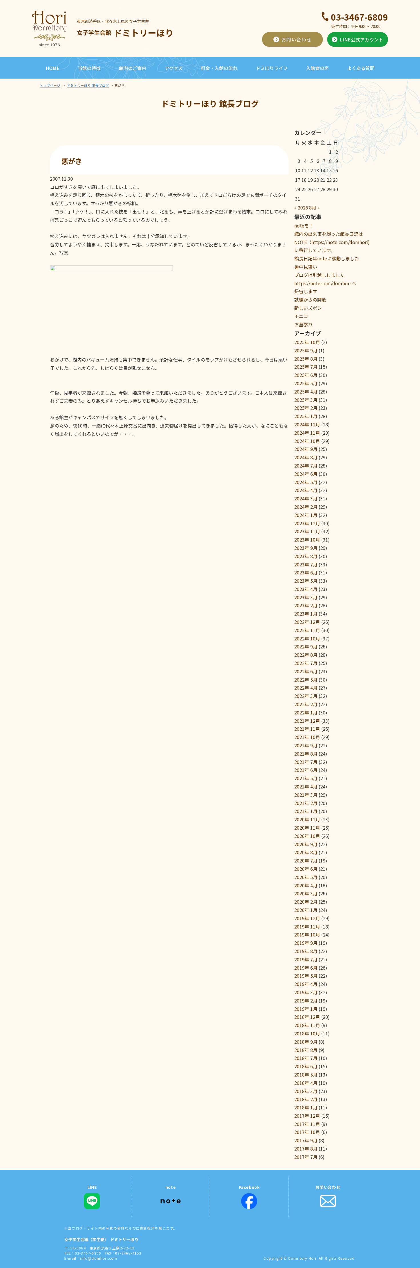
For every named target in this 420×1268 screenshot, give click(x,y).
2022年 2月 (305, 704)
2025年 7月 (305, 366)
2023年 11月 (307, 531)
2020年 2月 (305, 901)
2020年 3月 (305, 893)
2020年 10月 (307, 835)
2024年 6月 (305, 473)
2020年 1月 (305, 909)
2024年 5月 (305, 482)
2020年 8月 (305, 852)
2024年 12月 (307, 424)
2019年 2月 (305, 1000)
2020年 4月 (305, 885)
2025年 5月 (305, 383)
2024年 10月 (307, 441)
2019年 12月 (307, 918)
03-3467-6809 (359, 17)
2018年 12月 (307, 1016)
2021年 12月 (307, 720)
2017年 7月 (305, 1156)
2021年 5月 (305, 778)
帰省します (305, 291)
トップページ (50, 85)
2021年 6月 (305, 769)
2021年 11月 (307, 728)
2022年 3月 (305, 695)
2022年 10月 (307, 638)
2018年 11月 (307, 1025)
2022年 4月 (305, 687)
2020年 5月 (305, 877)
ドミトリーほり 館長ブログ (88, 85)
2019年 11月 (307, 926)
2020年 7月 (305, 860)
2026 (303, 207)
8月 (312, 207)
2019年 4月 (305, 984)
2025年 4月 (305, 391)
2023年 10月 (307, 539)
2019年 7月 (305, 959)
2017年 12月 (307, 1115)
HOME (52, 68)
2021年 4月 (305, 786)
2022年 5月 (305, 679)
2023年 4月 (305, 589)
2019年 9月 (305, 942)
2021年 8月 (305, 753)
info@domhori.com (98, 1258)
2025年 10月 (307, 342)
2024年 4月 (305, 490)
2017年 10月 (307, 1132)
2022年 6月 (305, 671)
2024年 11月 (307, 432)
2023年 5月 (305, 580)
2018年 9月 (305, 1041)
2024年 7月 (305, 465)
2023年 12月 (307, 523)
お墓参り (303, 324)
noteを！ (303, 225)
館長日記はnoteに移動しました (326, 258)
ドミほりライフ (272, 68)
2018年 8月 (305, 1050)
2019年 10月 (307, 934)
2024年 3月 (305, 498)
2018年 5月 (305, 1074)
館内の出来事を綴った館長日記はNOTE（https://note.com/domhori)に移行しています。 (332, 242)
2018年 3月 (305, 1091)
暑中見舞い (305, 266)
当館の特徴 (89, 68)
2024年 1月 (305, 515)
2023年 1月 (305, 613)
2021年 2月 (305, 803)
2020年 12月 (307, 819)
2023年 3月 (305, 597)
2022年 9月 (305, 646)
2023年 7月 (305, 564)
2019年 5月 (305, 975)
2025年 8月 (305, 358)
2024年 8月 (305, 457)
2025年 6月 (305, 375)
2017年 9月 (305, 1140)
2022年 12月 (307, 621)
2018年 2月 (305, 1099)
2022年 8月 (305, 654)
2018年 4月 (305, 1082)
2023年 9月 (305, 547)
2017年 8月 (305, 1148)
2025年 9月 (305, 350)
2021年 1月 (305, 811)
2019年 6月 (305, 967)
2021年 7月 (305, 761)
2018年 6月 (305, 1066)
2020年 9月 (305, 844)
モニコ (301, 316)
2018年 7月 (305, 1058)
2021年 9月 (305, 745)
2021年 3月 (305, 794)
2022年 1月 (305, 712)
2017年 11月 (307, 1124)
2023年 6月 (305, 572)
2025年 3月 (305, 399)
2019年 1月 (305, 1008)
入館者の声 (317, 68)
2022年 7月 (305, 663)
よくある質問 (361, 68)
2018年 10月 (307, 1033)
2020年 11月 (307, 827)
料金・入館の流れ (219, 68)
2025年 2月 (305, 407)
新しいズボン (308, 307)
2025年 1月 (305, 416)
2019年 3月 (305, 992)
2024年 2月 (305, 506)
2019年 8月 (305, 951)
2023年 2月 (305, 605)
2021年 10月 (307, 737)
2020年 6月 (305, 868)
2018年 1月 (305, 1107)
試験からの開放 (310, 299)
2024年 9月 (305, 449)
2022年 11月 (307, 630)
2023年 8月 (305, 556)
